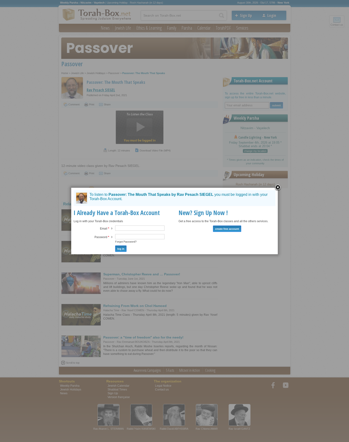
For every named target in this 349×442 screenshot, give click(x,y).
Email (104, 228)
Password (101, 237)
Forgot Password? (126, 241)
